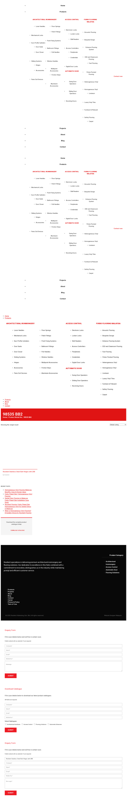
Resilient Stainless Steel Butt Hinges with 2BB (19, 472)
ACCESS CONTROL (72, 19)
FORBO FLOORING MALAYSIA (108, 323)
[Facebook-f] (106, 580)
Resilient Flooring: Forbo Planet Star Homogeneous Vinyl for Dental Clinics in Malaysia (18, 507)
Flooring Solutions (41, 724)
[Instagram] (113, 580)
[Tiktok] (120, 580)
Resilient (6, 475)
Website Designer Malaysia (113, 615)
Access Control (28, 724)
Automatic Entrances (56, 724)
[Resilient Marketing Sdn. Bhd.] (16, 308)
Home (5, 417)
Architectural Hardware (13, 724)
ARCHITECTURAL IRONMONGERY (45, 19)
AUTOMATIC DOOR (72, 71)
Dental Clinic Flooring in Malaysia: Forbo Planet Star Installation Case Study (17, 500)
